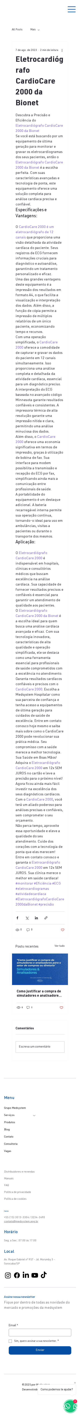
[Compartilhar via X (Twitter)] (27, 918)
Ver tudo (60, 946)
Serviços (9, 1115)
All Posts (17, 29)
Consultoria (10, 1144)
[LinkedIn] (26, 1275)
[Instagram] (8, 1275)
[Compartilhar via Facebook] (17, 918)
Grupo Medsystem (15, 1108)
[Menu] (72, 9)
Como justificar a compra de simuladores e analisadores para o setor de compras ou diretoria (39, 994)
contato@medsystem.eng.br (21, 1221)
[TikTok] (44, 1275)
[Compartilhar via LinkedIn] (36, 918)
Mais (33, 29)
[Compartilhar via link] (46, 918)
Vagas (7, 1151)
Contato (8, 1137)
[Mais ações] (62, 50)
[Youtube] (35, 1275)
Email (13, 1325)
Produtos (9, 1122)
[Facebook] (17, 1275)
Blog (7, 1129)
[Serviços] (34, 1115)
